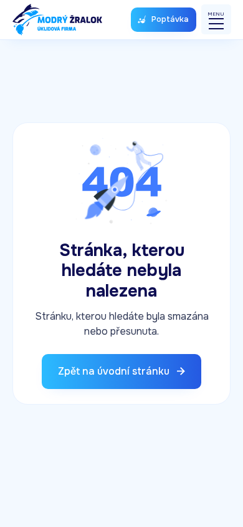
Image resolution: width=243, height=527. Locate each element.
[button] (216, 19)
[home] (57, 20)
